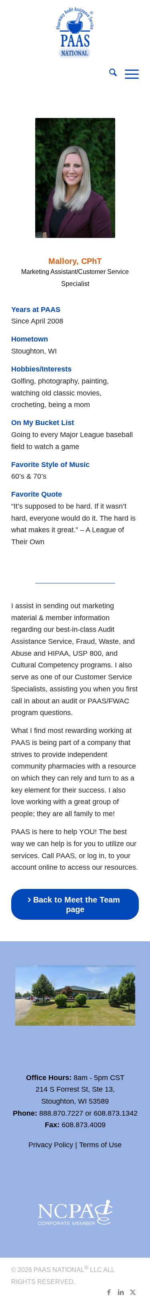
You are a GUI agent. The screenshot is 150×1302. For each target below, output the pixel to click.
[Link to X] (133, 1292)
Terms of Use (100, 1145)
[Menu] (128, 74)
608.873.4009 (84, 1125)
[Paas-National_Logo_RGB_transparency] (75, 30)
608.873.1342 (116, 1113)
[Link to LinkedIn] (121, 1292)
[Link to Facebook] (109, 1292)
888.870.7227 (61, 1113)
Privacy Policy (50, 1145)
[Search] (109, 74)
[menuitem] (109, 74)
